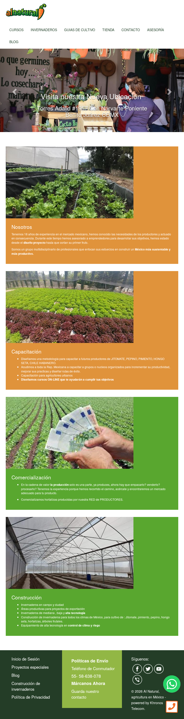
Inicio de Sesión (26, 659)
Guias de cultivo (79, 29)
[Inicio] (26, 12)
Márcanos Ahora (88, 683)
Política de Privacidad (31, 697)
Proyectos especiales (30, 667)
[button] (14, 90)
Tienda (108, 29)
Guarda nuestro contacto (85, 694)
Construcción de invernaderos (26, 686)
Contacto (130, 29)
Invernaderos (44, 29)
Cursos (16, 29)
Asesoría (155, 29)
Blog (13, 41)
